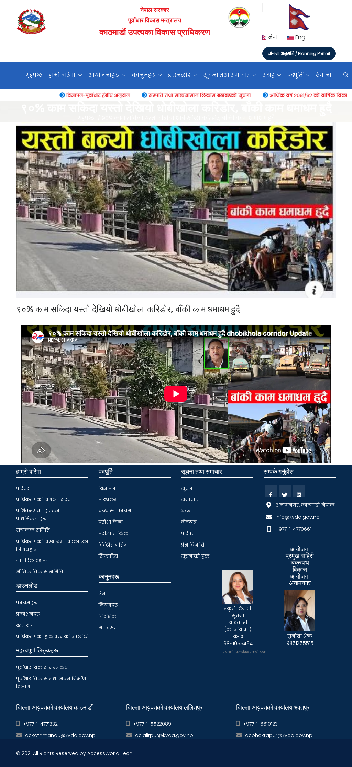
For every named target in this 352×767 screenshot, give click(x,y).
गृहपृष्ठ (34, 75)
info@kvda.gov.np (298, 517)
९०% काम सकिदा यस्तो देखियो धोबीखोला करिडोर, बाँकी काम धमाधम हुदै (188, 118)
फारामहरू (26, 602)
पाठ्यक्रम (108, 499)
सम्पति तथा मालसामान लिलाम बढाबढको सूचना (175, 95)
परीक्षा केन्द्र (111, 522)
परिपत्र (188, 533)
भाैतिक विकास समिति (39, 571)
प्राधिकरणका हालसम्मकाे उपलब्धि (52, 636)
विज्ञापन (107, 488)
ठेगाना (323, 75)
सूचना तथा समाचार (227, 75)
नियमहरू (108, 605)
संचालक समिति (33, 530)
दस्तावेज (24, 625)
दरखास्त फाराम (115, 510)
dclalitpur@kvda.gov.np (164, 735)
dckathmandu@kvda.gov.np (60, 735)
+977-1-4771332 (40, 724)
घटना (187, 510)
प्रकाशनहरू (28, 614)
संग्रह (269, 75)
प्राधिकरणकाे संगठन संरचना (46, 499)
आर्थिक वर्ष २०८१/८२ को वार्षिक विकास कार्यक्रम (296, 95)
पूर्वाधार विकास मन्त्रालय (42, 667)
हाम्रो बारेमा (63, 75)
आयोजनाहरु (104, 75)
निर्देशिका (108, 616)
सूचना (187, 488)
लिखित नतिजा (114, 544)
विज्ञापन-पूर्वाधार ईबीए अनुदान (73, 95)
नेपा (273, 37)
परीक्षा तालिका (114, 533)
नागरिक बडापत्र (32, 560)
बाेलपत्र (189, 522)
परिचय (23, 488)
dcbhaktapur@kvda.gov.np (278, 735)
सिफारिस (108, 556)
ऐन (102, 593)
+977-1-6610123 (260, 724)
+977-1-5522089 (152, 724)
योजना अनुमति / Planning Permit (299, 53)
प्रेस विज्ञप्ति (193, 544)
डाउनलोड (180, 75)
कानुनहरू (144, 75)
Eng (300, 37)
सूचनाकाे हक (195, 556)
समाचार (189, 499)
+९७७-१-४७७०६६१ (293, 529)
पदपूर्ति (295, 75)
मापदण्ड (107, 627)
